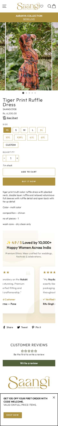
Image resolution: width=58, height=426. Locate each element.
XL (41, 130)
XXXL (20, 137)
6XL (43, 137)
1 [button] (23, 93)
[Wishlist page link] (43, 6)
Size (5, 124)
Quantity (9, 152)
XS (7, 130)
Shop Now (12, 415)
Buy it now (29, 181)
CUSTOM (11, 144)
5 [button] (35, 93)
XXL (8, 137)
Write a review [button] (29, 363)
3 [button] (29, 93)
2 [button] (26, 93)
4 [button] (32, 93)
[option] (29, 17)
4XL (32, 137)
